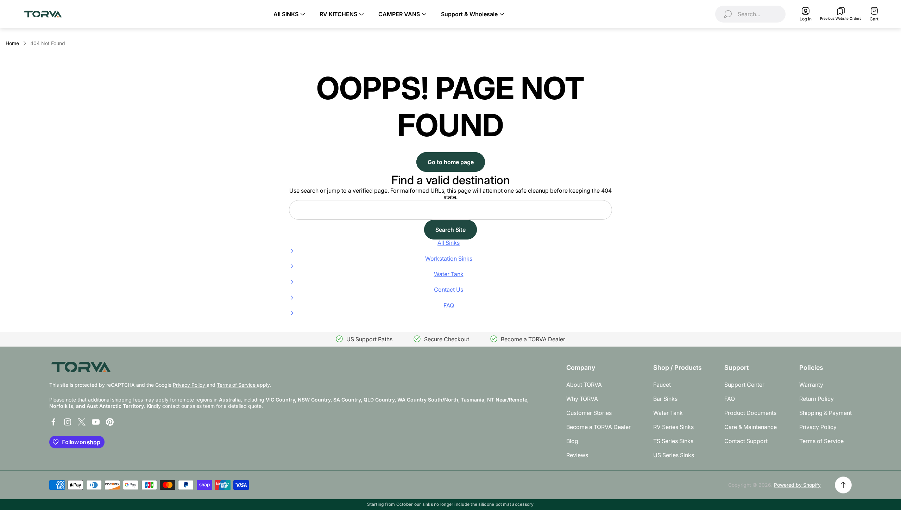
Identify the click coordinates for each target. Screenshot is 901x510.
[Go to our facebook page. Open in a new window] (53, 422)
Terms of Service (237, 385)
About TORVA (584, 384)
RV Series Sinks (673, 426)
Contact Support (746, 440)
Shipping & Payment (825, 412)
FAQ (729, 398)
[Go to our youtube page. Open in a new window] (96, 422)
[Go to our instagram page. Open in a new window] (67, 422)
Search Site (450, 229)
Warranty (811, 384)
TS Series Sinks (673, 440)
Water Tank (668, 412)
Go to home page (451, 162)
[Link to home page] (81, 367)
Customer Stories (589, 412)
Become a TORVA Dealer (598, 426)
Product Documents (750, 412)
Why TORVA (582, 398)
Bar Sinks (665, 398)
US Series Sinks (673, 455)
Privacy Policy (190, 385)
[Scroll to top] (843, 485)
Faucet (662, 384)
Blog (572, 440)
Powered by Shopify (797, 485)
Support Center (744, 384)
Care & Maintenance (750, 426)
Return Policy (816, 398)
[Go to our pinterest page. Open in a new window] (110, 422)
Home (12, 43)
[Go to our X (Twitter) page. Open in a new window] (81, 422)
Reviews (577, 455)
